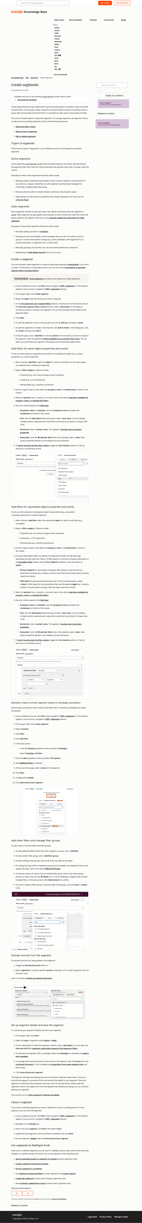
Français (57, 39)
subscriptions (48, 97)
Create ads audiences (25, 1178)
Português (57, 36)
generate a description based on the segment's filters (55, 1048)
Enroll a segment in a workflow (29, 1169)
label (74, 584)
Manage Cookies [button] (121, 1217)
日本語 (56, 33)
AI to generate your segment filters (36, 304)
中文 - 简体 (57, 69)
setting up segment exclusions (39, 978)
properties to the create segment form (67, 1064)
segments (36, 279)
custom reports (69, 1174)
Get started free (122, 3)
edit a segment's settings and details (44, 1095)
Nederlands (58, 41)
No (28, 1193)
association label (25, 562)
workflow (44, 232)
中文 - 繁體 (57, 55)
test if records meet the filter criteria (33, 446)
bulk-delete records (36, 252)
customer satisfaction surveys (33, 1183)
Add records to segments (26, 132)
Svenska (57, 50)
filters (31, 1174)
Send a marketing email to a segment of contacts (36, 1159)
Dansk (56, 58)
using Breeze (73, 264)
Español (56, 27)
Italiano (56, 44)
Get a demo (105, 3)
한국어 (56, 63)
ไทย (55, 66)
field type (44, 406)
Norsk (56, 61)
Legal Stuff (92, 1217)
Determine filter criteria (26, 127)
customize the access (25, 1064)
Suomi (56, 52)
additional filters (27, 763)
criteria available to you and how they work (61, 339)
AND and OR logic (52, 869)
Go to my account (60, 74)
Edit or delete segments (26, 136)
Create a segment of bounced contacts (32, 1164)
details (33, 1139)
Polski (56, 47)
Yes (17, 1193)
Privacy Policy (106, 1217)
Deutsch (57, 30)
